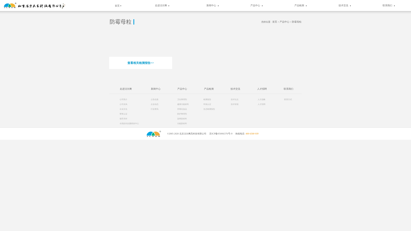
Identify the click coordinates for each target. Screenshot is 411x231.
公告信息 (154, 99)
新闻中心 (211, 5)
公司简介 (123, 99)
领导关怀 (123, 119)
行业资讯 (154, 109)
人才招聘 (262, 89)
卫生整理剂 (182, 99)
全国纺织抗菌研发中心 (129, 123)
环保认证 (207, 104)
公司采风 (123, 104)
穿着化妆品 (182, 109)
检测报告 (207, 99)
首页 (117, 5)
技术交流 (343, 5)
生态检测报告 (209, 109)
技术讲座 (235, 104)
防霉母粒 (297, 22)
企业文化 (123, 109)
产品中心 (255, 5)
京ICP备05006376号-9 (220, 133)
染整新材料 (182, 119)
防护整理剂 (182, 114)
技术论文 (235, 99)
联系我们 (387, 5)
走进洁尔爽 (161, 5)
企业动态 (154, 104)
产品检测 (299, 5)
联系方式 (288, 99)
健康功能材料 (183, 104)
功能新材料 (182, 123)
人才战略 (261, 99)
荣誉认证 (123, 114)
